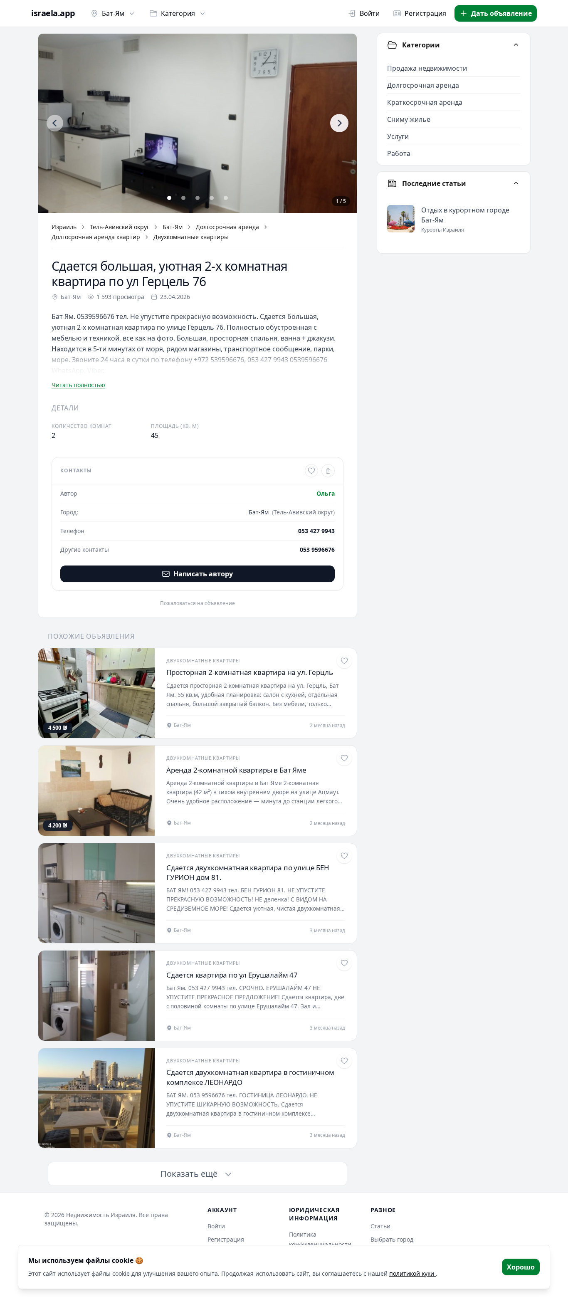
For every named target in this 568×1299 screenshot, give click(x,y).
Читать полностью (78, 385)
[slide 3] (198, 198)
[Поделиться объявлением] (328, 470)
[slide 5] (226, 198)
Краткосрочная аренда (424, 102)
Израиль (64, 227)
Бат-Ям (113, 13)
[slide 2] (183, 198)
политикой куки (412, 1273)
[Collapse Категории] (516, 44)
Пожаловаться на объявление (197, 603)
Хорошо (521, 1267)
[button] (197, 123)
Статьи (380, 1226)
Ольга (325, 493)
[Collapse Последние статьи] (516, 183)
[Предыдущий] (55, 123)
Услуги (398, 136)
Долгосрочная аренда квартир (96, 237)
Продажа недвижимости (427, 68)
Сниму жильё (408, 119)
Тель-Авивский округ (119, 227)
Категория (178, 13)
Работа (398, 153)
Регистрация (425, 13)
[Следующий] (339, 123)
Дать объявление (501, 13)
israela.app (53, 13)
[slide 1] (169, 198)
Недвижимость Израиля (101, 1215)
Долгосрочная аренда (227, 227)
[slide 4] (212, 198)
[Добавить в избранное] (311, 470)
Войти (370, 13)
